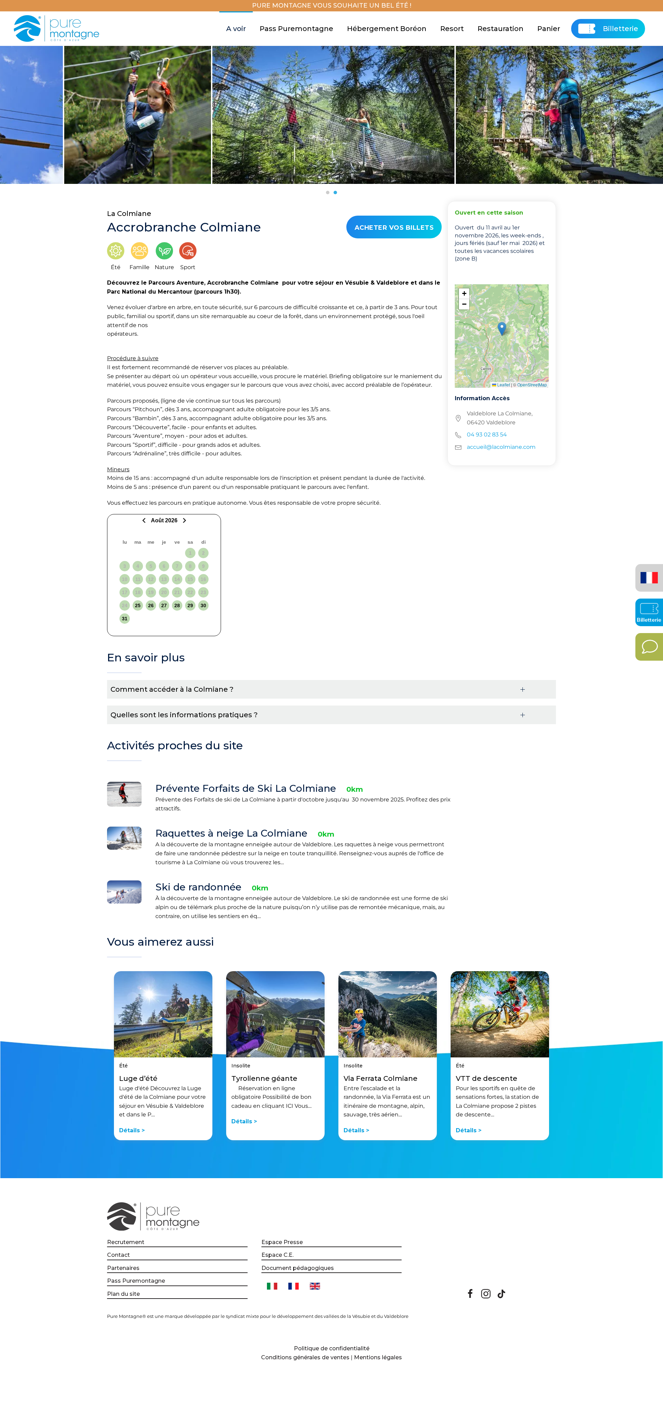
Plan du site (123, 1294)
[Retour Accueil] (57, 28)
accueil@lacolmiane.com (501, 447)
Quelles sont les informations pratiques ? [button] (184, 715)
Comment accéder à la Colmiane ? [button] (171, 689)
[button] (502, 329)
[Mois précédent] (145, 520)
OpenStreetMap (532, 384)
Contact (118, 1255)
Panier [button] (548, 28)
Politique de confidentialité (331, 1348)
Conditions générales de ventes (305, 1357)
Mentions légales (378, 1357)
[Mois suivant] (183, 520)
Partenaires (123, 1268)
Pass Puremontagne (296, 28)
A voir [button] (236, 28)
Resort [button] (452, 28)
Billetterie (620, 28)
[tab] (327, 192)
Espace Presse (282, 1242)
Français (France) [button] (648, 573)
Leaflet (503, 384)
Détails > (132, 1130)
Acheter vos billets (394, 227)
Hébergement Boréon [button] (386, 28)
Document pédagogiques (297, 1268)
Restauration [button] (500, 28)
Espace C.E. (277, 1255)
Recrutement (125, 1242)
